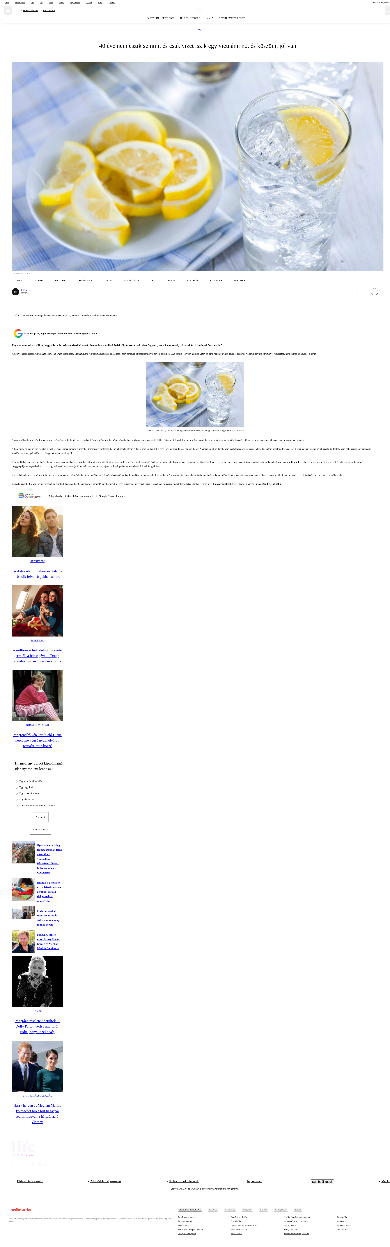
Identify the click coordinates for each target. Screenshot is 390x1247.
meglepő (37, 640)
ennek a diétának (291, 462)
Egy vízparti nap (27, 799)
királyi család (37, 725)
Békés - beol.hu (183, 1225)
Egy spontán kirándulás (30, 781)
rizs (198, 30)
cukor (108, 280)
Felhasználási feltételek (184, 1181)
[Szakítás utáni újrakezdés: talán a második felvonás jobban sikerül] (37, 531)
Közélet (213, 1209)
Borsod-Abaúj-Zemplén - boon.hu (190, 1229)
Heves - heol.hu (236, 1234)
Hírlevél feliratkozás (30, 1181)
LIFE (95, 496)
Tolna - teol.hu (342, 1217)
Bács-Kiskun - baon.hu (186, 1217)
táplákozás (84, 280)
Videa (51, 3)
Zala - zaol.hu (342, 1229)
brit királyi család (37, 1095)
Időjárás (49, 10)
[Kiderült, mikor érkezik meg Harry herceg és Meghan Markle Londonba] (23, 941)
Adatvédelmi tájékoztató (105, 1181)
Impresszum (254, 1181)
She (41, 3)
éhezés (171, 280)
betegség (37, 1011)
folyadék (240, 280)
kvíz (210, 18)
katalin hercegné (160, 18)
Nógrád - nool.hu (290, 1225)
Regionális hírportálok (190, 1209)
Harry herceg (190, 18)
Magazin (247, 1209)
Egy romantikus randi (29, 793)
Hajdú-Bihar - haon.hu (239, 1229)
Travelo (61, 3)
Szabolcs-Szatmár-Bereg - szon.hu (296, 1234)
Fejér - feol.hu (236, 1221)
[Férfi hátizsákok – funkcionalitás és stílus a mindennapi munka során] (23, 912)
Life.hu (25, 290)
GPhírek (89, 3)
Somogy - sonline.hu (291, 1229)
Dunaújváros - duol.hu (239, 1217)
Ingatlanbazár (75, 3)
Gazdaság (230, 1209)
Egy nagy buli (26, 787)
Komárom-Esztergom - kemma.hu (296, 1221)
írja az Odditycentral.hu (268, 484)
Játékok (112, 3)
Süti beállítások (322, 1181)
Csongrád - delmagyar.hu (187, 1234)
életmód (192, 280)
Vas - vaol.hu (341, 1221)
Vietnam (60, 280)
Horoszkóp (30, 10)
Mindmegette (20, 3)
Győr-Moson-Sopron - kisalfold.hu (244, 1225)
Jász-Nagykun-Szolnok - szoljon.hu (297, 1217)
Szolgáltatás (281, 1209)
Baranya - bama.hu (185, 1221)
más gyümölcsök (222, 484)
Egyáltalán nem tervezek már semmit (37, 805)
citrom (38, 280)
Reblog (100, 3)
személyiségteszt (232, 18)
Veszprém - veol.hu (344, 1225)
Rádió (298, 1209)
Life (32, 3)
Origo (7, 3)
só (153, 280)
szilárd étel (131, 280)
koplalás (216, 280)
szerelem (37, 561)
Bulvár (263, 1209)
